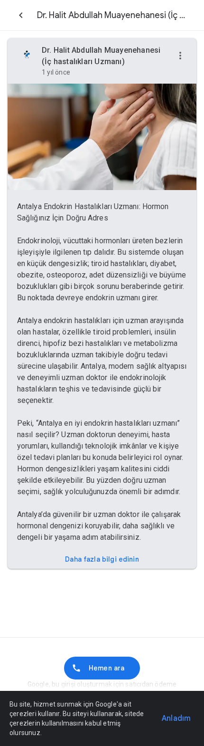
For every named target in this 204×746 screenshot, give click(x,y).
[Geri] (20, 15)
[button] (180, 56)
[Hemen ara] (102, 668)
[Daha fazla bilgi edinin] (102, 559)
